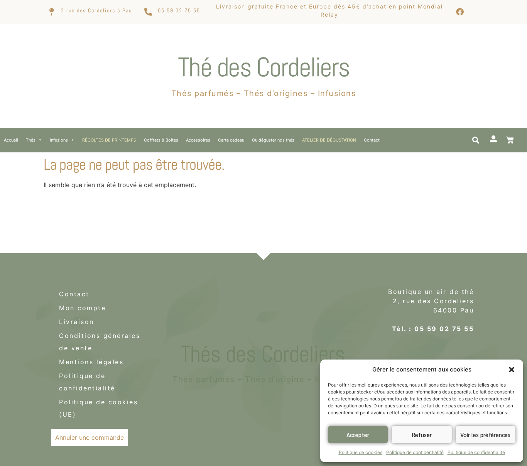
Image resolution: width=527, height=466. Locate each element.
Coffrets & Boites (161, 140)
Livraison (76, 322)
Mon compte (82, 308)
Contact (372, 140)
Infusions (59, 140)
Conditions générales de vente (99, 342)
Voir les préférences (485, 434)
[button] (511, 369)
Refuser (422, 434)
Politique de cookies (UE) (98, 408)
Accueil (11, 140)
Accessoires (198, 140)
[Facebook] (460, 12)
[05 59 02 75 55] (148, 12)
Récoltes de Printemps (109, 140)
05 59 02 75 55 (179, 10)
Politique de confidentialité (415, 452)
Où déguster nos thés (273, 140)
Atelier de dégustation (329, 140)
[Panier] (510, 140)
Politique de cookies (360, 452)
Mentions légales (91, 362)
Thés (30, 140)
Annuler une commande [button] (89, 437)
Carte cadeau (231, 140)
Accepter (357, 434)
